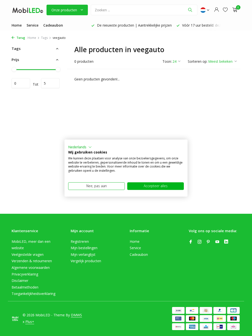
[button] (80, 147)
